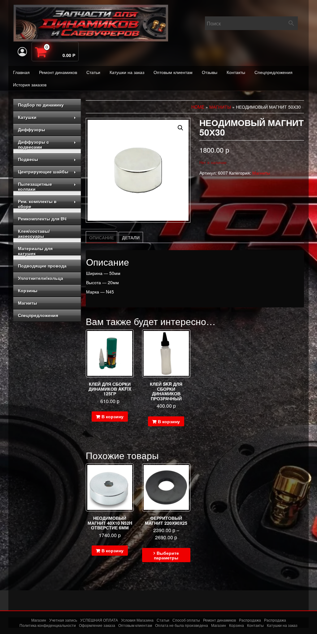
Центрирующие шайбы (43, 171)
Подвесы (28, 159)
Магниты (27, 303)
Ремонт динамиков (58, 72)
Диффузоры (31, 129)
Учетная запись (63, 620)
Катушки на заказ (127, 72)
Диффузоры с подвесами (33, 145)
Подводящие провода (42, 265)
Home (197, 107)
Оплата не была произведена (181, 625)
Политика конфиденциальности (48, 625)
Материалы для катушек (35, 251)
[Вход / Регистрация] (22, 51)
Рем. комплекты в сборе (37, 204)
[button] (180, 127)
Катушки (27, 117)
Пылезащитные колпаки (35, 187)
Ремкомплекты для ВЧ (42, 218)
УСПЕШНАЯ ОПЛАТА (99, 620)
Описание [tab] (101, 237)
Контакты (236, 72)
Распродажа (250, 620)
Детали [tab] (131, 237)
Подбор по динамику (41, 104)
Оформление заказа (97, 625)
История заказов (29, 84)
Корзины (27, 290)
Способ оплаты (186, 620)
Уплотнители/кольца (40, 278)
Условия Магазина (137, 620)
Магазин (38, 620)
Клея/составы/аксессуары (34, 234)
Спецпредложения (273, 72)
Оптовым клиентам (173, 72)
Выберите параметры (166, 555)
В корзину (113, 416)
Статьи (93, 72)
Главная (21, 72)
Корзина (236, 625)
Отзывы (209, 72)
